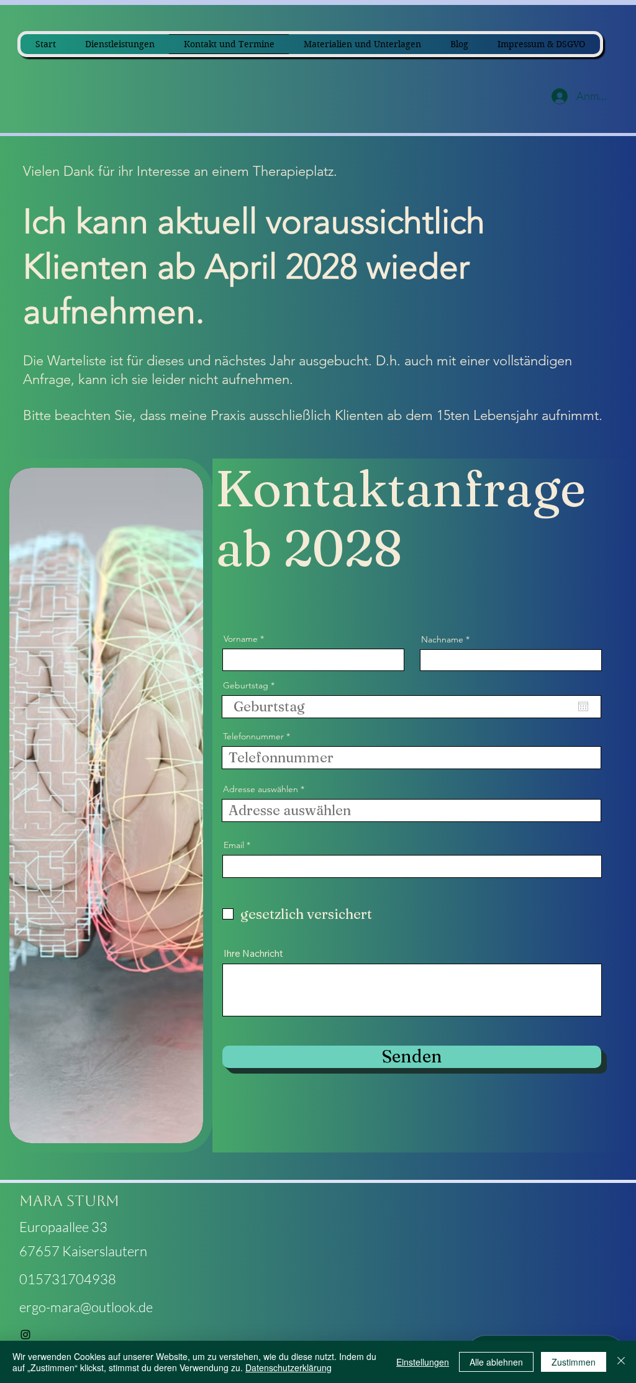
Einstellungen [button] (422, 1362)
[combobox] (411, 810)
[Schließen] (621, 1362)
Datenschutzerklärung (288, 1367)
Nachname (442, 639)
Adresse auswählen (260, 789)
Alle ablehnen (496, 1362)
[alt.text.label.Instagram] (25, 1334)
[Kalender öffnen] (583, 706)
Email (234, 845)
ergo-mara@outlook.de (86, 1307)
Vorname (241, 638)
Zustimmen (574, 1362)
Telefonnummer (253, 736)
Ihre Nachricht (253, 953)
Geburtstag (251, 685)
